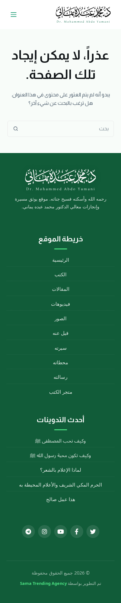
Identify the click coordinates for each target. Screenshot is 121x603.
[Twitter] (92, 531)
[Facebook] (76, 531)
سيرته (61, 348)
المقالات (60, 289)
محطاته (60, 362)
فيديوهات (60, 304)
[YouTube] (60, 531)
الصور (60, 318)
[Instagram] (44, 531)
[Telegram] (28, 531)
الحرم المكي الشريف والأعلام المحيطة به (60, 484)
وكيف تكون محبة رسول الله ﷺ (60, 455)
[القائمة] (13, 14)
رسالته (60, 377)
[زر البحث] (16, 129)
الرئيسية (60, 260)
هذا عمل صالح (60, 499)
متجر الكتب (60, 392)
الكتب (60, 274)
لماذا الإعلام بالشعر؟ (60, 469)
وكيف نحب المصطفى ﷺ (60, 440)
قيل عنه (60, 333)
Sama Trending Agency (43, 583)
